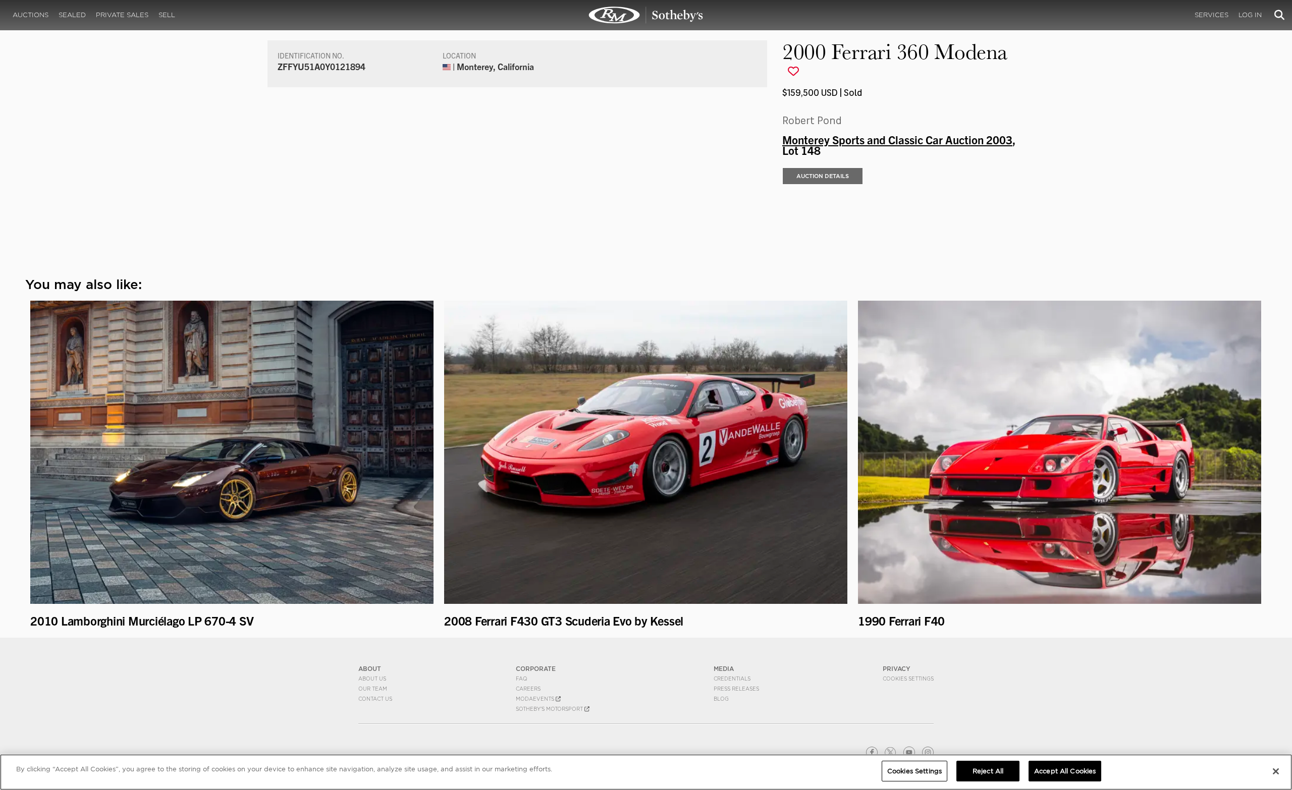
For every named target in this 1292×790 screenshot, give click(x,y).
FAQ (521, 678)
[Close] (1276, 771)
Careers (528, 689)
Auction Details (822, 176)
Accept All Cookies (1065, 771)
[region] (646, 772)
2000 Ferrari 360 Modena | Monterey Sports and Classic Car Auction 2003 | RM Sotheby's (646, 15)
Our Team (372, 689)
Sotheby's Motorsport (550, 709)
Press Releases (736, 689)
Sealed (72, 15)
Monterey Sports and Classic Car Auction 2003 (897, 139)
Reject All (988, 771)
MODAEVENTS (536, 699)
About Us (372, 678)
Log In (1250, 15)
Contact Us (375, 699)
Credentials (732, 678)
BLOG (721, 699)
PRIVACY (896, 668)
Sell (166, 15)
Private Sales (122, 15)
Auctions (30, 15)
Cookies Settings (908, 678)
